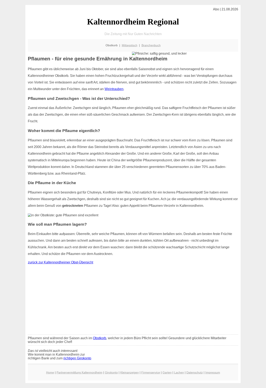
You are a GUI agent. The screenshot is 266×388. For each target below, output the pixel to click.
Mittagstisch (129, 45)
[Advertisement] (133, 300)
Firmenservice (150, 372)
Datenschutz (194, 372)
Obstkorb (99, 338)
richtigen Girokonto (77, 358)
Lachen (179, 372)
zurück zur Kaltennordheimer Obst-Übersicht (60, 262)
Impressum (212, 372)
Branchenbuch (151, 45)
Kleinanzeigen (129, 372)
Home (50, 372)
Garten (167, 372)
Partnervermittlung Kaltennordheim (79, 372)
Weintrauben (114, 89)
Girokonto (111, 372)
